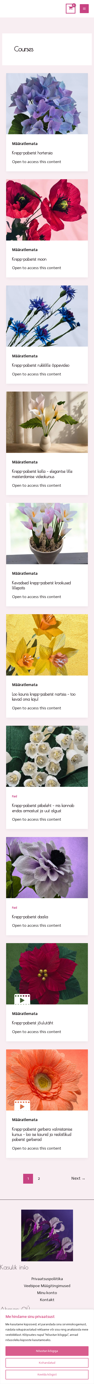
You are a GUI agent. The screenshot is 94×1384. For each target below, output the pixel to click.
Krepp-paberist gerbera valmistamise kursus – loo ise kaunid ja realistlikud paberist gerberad (42, 1134)
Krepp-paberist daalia (30, 916)
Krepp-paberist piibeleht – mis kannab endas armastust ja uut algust (43, 808)
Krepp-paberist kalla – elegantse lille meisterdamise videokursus (42, 474)
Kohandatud (47, 1363)
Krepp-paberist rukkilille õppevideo (40, 365)
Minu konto (47, 1292)
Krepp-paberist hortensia (32, 152)
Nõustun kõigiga (47, 1351)
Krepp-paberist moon (29, 259)
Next (78, 1178)
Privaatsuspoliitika (47, 1278)
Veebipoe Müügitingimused (47, 1285)
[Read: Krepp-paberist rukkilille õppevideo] (47, 315)
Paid (14, 796)
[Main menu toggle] (84, 8)
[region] (47, 1346)
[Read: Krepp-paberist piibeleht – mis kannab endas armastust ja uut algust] (47, 755)
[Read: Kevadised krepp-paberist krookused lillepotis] (47, 533)
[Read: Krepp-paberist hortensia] (47, 103)
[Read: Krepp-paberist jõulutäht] (47, 973)
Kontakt (47, 1299)
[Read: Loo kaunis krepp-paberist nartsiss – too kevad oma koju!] (47, 644)
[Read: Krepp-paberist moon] (47, 209)
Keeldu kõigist (47, 1374)
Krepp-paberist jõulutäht (32, 1022)
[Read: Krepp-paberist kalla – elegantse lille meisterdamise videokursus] (47, 421)
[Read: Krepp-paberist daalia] (47, 867)
